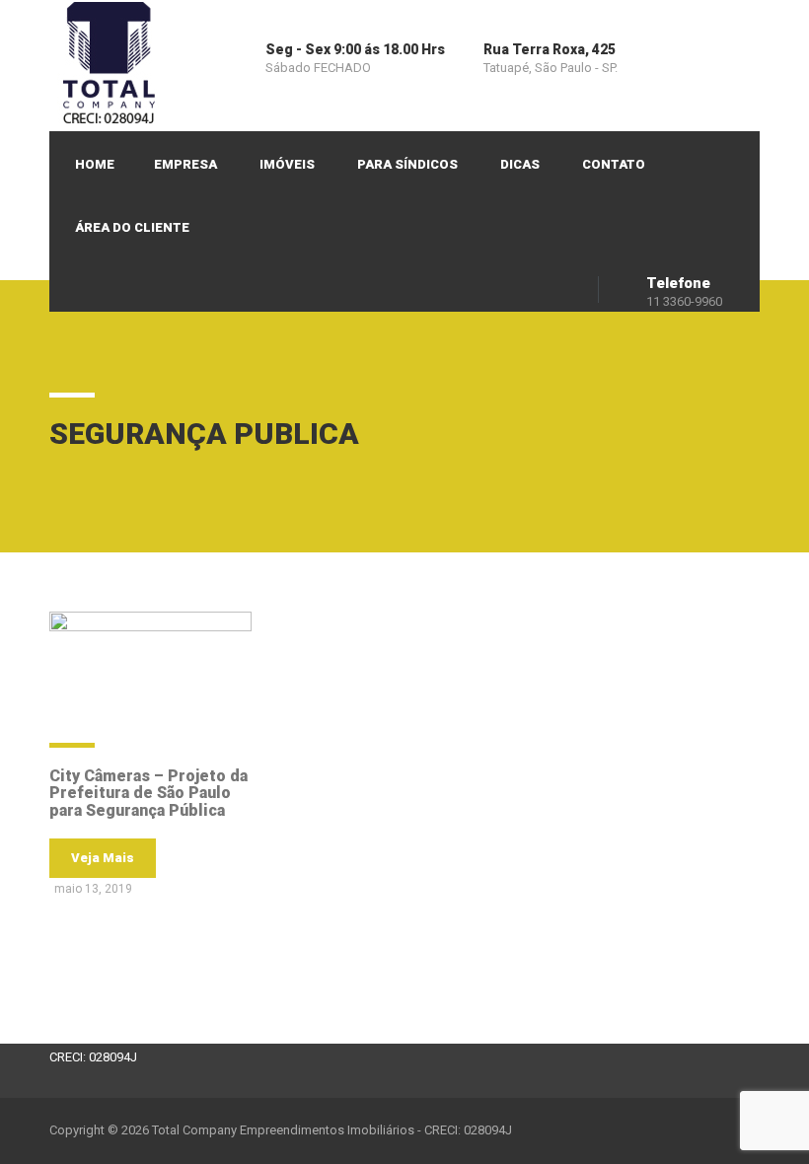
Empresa (185, 164)
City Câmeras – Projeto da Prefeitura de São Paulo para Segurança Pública (148, 793)
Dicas (520, 164)
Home (94, 164)
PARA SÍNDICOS (407, 164)
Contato (613, 164)
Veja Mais (102, 857)
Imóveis (287, 164)
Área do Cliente (132, 227)
